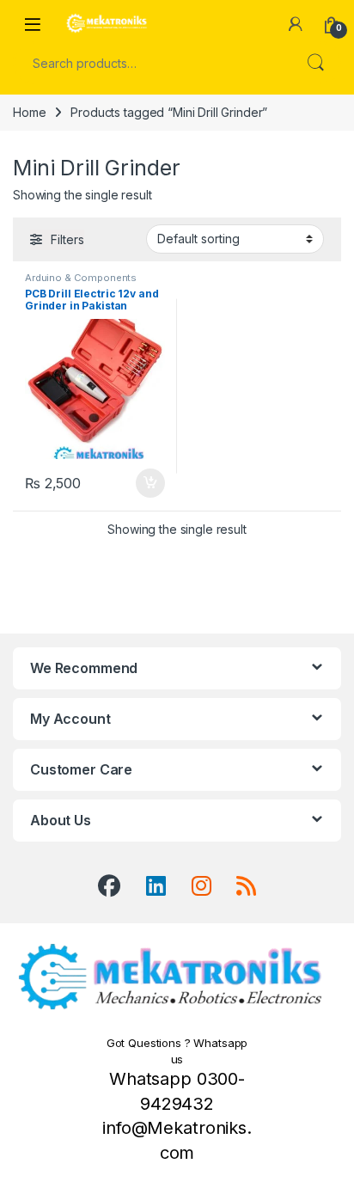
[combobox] (153, 63)
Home (29, 112)
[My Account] (295, 24)
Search (315, 63)
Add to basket (146, 483)
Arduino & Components (81, 278)
